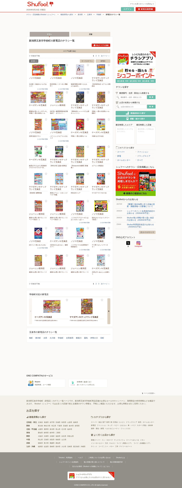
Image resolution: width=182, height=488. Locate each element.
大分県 (63, 446)
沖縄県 (83, 446)
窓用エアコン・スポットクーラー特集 (59, 194)
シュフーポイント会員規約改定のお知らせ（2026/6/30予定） (141, 212)
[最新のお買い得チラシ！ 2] (38, 260)
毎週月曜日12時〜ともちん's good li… (79, 85)
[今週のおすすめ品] (101, 124)
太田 (45, 338)
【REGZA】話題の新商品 (58, 165)
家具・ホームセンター (146, 422)
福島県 (75, 422)
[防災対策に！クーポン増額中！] (59, 70)
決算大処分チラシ (35, 136)
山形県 (69, 422)
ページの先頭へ (148, 393)
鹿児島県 (76, 446)
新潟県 (80, 14)
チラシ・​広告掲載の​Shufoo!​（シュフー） (41, 14)
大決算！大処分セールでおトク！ (38, 85)
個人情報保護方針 (116, 462)
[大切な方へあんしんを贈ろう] (101, 260)
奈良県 (63, 436)
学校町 (98, 14)
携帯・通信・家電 (97, 428)
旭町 (31, 338)
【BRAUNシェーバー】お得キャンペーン (80, 112)
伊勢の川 (94, 338)
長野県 (46, 429)
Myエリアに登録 (101, 45)
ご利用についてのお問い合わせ (99, 458)
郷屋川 (79, 338)
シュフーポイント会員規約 (68, 462)
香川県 (46, 443)
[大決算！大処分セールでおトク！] (38, 70)
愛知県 (40, 433)
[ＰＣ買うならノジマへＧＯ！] (101, 233)
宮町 (102, 338)
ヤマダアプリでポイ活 (99, 193)
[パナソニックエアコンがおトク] (59, 124)
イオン (142, 440)
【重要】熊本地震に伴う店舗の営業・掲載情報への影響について (141, 205)
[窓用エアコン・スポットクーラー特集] (59, 178)
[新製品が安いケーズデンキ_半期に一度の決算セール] (38, 97)
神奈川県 (47, 426)
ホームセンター (123, 160)
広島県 (46, 440)
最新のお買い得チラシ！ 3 (79, 272)
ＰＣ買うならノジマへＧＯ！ (100, 246)
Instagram (138, 244)
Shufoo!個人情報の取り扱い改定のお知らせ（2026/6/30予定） (140, 219)
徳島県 (40, 443)
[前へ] (30, 311)
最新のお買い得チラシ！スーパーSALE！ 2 (59, 218)
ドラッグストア (143, 156)
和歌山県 (70, 436)
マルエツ (112, 443)
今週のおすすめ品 (98, 136)
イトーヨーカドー (97, 443)
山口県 (63, 440)
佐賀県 (46, 446)
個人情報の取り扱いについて (94, 462)
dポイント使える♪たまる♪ (37, 245)
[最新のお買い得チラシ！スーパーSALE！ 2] (59, 206)
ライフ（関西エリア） (125, 443)
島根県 (58, 440)
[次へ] (108, 311)
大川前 (52, 338)
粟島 (86, 338)
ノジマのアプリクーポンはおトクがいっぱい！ (79, 218)
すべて (140, 160)
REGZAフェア (75, 193)
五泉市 (89, 14)
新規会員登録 (145, 9)
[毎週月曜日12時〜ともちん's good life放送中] (80, 70)
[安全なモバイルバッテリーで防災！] (101, 206)
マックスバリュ (119, 440)
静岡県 (46, 433)
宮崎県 (69, 446)
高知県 (58, 443)
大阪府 (40, 436)
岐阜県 (52, 433)
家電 (119, 156)
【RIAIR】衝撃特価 (35, 193)
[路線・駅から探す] (136, 119)
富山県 (58, 429)
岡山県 (40, 440)
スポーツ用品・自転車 (145, 425)
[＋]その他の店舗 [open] (42, 89)
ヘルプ (80, 458)
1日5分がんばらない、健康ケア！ (59, 246)
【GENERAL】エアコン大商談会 (101, 85)
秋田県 (63, 422)
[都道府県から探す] (136, 113)
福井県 (69, 429)
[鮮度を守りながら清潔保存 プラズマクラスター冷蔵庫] (38, 151)
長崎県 (52, 446)
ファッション (142, 152)
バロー (111, 446)
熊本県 (58, 446)
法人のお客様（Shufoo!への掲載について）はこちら (91, 466)
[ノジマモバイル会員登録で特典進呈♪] (80, 233)
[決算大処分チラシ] (38, 124)
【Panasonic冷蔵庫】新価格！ (79, 166)
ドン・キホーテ (107, 440)
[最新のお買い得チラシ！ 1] (59, 260)
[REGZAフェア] (80, 178)
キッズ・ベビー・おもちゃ (117, 425)
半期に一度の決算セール (79, 136)
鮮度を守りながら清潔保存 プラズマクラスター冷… (38, 166)
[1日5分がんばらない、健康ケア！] (59, 233)
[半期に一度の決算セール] (80, 124)
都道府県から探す (66, 14)
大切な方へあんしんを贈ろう (100, 273)
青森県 (46, 422)
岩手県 (52, 422)
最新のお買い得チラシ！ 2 (37, 272)
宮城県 (58, 422)
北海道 (40, 422)
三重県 (58, 433)
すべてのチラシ (87, 61)
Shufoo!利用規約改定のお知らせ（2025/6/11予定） (140, 225)
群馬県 (77, 426)
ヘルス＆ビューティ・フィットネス (117, 428)
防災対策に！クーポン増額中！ (59, 85)
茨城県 (65, 426)
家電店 (103, 61)
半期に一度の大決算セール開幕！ (100, 112)
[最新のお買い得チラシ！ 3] (80, 260)
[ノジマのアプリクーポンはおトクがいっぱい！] (80, 206)
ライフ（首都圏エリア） (142, 443)
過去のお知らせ (147, 232)
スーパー (121, 152)
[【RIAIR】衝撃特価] (38, 178)
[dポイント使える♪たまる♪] (38, 233)
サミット (94, 446)
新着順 (32, 61)
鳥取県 (52, 440)
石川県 (63, 429)
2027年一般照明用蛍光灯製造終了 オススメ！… (59, 112)
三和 (116, 446)
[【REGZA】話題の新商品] (59, 151)
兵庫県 (46, 436)
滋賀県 (58, 436)
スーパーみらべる (132, 440)
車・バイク (132, 425)
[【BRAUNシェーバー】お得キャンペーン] (80, 97)
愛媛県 (52, 443)
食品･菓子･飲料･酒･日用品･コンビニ (111, 422)
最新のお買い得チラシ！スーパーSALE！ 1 (38, 218)
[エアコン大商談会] (101, 151)
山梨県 (40, 429)
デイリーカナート (125, 446)
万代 (106, 443)
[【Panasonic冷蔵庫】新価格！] (80, 151)
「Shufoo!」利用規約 (64, 458)
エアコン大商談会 (98, 165)
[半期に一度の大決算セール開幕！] (101, 97)
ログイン (127, 9)
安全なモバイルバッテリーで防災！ (100, 218)
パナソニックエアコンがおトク (59, 137)
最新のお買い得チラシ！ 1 (58, 272)
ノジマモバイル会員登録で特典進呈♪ (79, 246)
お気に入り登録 (46, 65)
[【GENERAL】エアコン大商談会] (101, 70)
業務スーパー (96, 440)
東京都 (40, 426)
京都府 (52, 436)
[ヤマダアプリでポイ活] (101, 178)
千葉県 (59, 426)
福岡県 (40, 446)
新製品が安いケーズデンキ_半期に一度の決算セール (38, 112)
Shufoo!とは (120, 458)
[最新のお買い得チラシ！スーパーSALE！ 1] (38, 206)
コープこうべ (103, 446)
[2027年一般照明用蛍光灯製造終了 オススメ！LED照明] (59, 97)
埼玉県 (53, 426)
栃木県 (71, 426)
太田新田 (69, 338)
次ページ (105, 56)
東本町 (38, 338)
